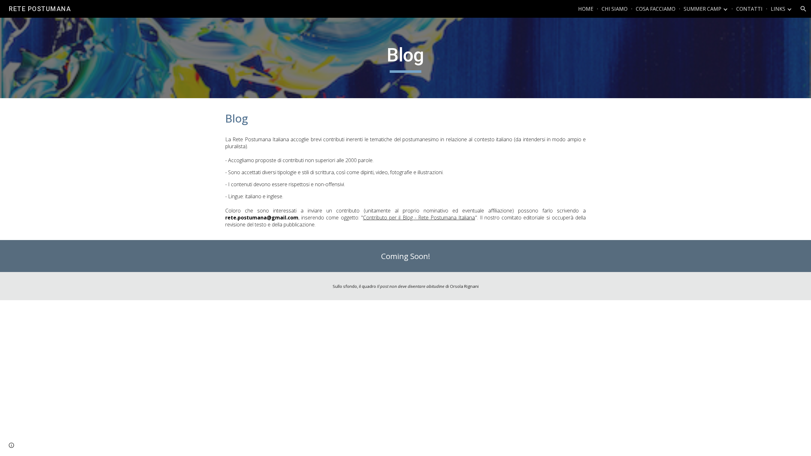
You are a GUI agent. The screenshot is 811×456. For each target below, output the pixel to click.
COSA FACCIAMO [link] (655, 8)
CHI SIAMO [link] (615, 8)
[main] (405, 58)
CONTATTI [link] (749, 8)
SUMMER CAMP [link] (702, 8)
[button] (803, 8)
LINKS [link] (778, 8)
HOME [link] (585, 8)
